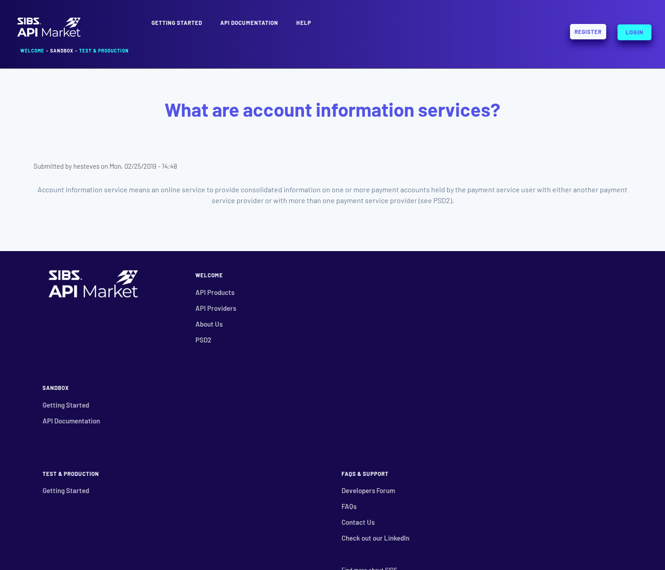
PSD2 (203, 340)
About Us (209, 324)
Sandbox (61, 50)
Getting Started (66, 405)
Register (588, 31)
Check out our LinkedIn (375, 538)
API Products (214, 292)
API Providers (215, 308)
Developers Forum (368, 490)
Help (303, 22)
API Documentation (249, 22)
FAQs (349, 506)
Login (635, 30)
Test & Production (104, 50)
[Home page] (49, 35)
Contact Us (358, 522)
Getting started (177, 22)
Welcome (32, 50)
